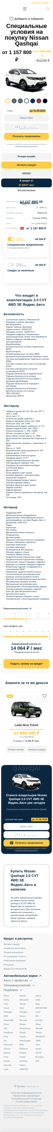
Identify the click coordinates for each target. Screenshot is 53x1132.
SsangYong (25, 1028)
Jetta (37, 1000)
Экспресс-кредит (40, 2)
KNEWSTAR (41, 1008)
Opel (22, 1008)
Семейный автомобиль (15, 948)
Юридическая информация (26, 1096)
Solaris (38, 1032)
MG (37, 1016)
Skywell (38, 1028)
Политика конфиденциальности (26, 1093)
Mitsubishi (24, 1000)
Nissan (23, 1004)
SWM (37, 1040)
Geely (6, 1000)
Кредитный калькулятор (15, 969)
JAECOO (24, 1069)
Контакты (33, 1086)
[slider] (26, 619)
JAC (6, 1028)
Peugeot (23, 1012)
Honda (7, 1061)
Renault (23, 1020)
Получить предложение (26, 136)
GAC (6, 1036)
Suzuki (23, 1032)
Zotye (6, 1024)
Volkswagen (25, 1040)
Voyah (38, 1049)
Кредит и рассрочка (18, 938)
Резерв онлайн (26, 156)
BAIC (22, 1044)
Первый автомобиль (13, 952)
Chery (6, 995)
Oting (37, 1024)
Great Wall (8, 1020)
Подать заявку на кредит (26, 663)
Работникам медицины (15, 960)
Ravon (23, 1016)
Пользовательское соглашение (27, 1098)
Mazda (23, 995)
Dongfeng (8, 1032)
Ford (6, 1057)
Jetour (38, 995)
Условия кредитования (27, 1101)
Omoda (38, 1020)
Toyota (23, 1036)
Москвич (39, 1057)
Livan (37, 1012)
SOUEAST (40, 1036)
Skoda (22, 1024)
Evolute (23, 1053)
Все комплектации (26, 190)
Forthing (23, 1061)
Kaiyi (37, 1004)
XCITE (38, 1053)
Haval (6, 1008)
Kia (5, 1040)
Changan (8, 1012)
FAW (6, 1016)
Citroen (7, 1049)
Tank (37, 1044)
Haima (23, 1065)
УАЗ (37, 1061)
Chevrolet (8, 1044)
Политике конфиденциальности (26, 146)
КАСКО (26, 173)
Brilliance (24, 1049)
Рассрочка (9, 964)
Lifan (6, 1004)
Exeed (22, 1057)
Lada (6, 1069)
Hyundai (7, 1065)
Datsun (7, 1053)
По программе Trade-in (15, 956)
